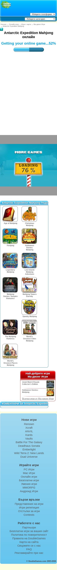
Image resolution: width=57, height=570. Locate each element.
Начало (3, 24)
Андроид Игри (29, 491)
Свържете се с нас (29, 545)
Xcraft (29, 427)
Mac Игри (29, 473)
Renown (29, 424)
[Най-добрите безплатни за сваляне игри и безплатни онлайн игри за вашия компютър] (6, 5)
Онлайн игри (14, 24)
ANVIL (29, 431)
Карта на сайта (28, 542)
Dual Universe (29, 456)
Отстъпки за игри (29, 511)
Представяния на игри (29, 503)
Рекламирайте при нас (29, 552)
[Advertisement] (28, 90)
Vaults (29, 438)
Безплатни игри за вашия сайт (29, 531)
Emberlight (29, 449)
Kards (29, 434)
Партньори (29, 527)
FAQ (29, 549)
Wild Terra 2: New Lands (29, 453)
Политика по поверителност (29, 534)
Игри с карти (26, 24)
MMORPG (29, 487)
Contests (29, 514)
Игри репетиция (29, 507)
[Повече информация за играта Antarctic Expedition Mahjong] (1, 27)
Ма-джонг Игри (39, 24)
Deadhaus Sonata (29, 445)
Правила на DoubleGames (29, 538)
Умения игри (29, 483)
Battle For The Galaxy (29, 442)
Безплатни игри (29, 480)
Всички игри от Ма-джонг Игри (38, 398)
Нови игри (29, 419)
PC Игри (29, 469)
